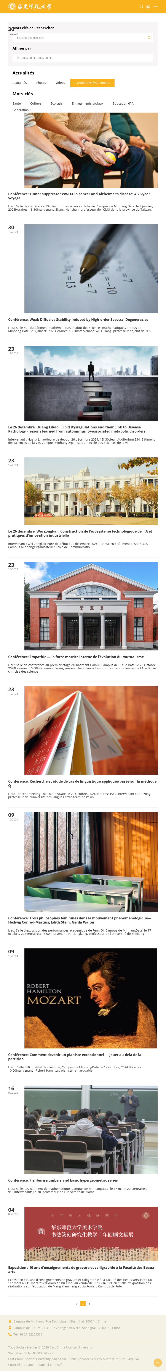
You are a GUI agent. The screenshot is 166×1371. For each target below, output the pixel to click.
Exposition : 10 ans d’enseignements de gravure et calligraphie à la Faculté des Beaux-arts (81, 1270)
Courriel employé (49, 1365)
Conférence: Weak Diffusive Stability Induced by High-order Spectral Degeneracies (78, 320)
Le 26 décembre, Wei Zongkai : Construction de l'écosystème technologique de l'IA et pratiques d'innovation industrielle (80, 533)
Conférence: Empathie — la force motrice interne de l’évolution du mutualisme (76, 657)
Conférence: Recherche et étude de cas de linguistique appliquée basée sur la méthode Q (82, 783)
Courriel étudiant (20, 1365)
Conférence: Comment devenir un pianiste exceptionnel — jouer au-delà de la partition (74, 1057)
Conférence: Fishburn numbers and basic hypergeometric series (63, 1180)
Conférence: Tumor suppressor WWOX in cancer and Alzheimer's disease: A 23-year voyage (79, 196)
